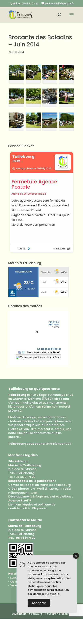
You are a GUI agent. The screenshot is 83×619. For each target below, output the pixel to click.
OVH (34, 493)
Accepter (39, 603)
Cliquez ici (53, 594)
